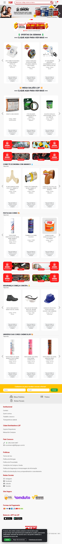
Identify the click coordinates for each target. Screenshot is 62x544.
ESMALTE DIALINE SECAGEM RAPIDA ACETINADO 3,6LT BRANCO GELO (49, 238)
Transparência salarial (10, 420)
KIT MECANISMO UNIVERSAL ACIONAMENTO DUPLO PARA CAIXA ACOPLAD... (31, 63)
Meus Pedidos (18, 397)
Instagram (8, 479)
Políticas (6, 452)
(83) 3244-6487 (13, 443)
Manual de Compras (9, 432)
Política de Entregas (9, 459)
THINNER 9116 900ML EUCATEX (12, 236)
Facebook (8, 481)
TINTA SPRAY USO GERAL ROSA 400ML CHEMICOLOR (12, 358)
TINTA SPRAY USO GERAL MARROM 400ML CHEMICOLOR (31, 358)
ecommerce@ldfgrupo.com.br (15, 445)
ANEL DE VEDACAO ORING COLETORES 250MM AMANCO (34, 188)
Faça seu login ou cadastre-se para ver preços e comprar (12, 79)
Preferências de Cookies (35, 539)
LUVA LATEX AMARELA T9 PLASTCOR (49, 308)
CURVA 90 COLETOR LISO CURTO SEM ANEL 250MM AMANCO (15, 188)
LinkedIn (8, 483)
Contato (5, 410)
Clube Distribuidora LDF (12, 426)
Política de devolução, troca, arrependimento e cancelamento (22, 471)
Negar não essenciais (19, 539)
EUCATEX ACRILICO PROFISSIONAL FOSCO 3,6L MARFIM (31, 115)
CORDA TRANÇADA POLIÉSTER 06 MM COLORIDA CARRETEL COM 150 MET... (12, 63)
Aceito (7, 539)
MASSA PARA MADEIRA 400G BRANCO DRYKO (49, 114)
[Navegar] (2, 13)
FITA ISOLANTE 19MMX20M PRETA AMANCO (12, 115)
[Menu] (4, 2)
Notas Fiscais (19, 401)
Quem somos (7, 413)
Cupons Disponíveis (9, 429)
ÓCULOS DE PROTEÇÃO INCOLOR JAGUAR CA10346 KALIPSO (12, 309)
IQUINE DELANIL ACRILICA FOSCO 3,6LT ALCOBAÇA (31, 237)
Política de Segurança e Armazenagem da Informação (20, 468)
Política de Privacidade (10, 462)
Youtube (8, 486)
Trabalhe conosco (8, 417)
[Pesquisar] (51, 2)
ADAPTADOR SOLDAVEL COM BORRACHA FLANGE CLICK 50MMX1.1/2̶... (50, 62)
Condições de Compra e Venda (13, 465)
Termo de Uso (7, 456)
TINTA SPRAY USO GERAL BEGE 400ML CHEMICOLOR (50, 358)
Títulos (47, 397)
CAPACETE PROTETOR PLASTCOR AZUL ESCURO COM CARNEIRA (31, 309)
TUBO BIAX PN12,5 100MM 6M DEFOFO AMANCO (52, 188)
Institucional (7, 407)
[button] (29, 19)
